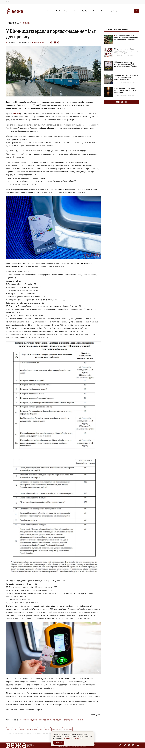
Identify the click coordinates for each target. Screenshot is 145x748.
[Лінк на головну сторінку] (15, 11)
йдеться (16, 113)
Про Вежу (85, 11)
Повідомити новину (11, 2)
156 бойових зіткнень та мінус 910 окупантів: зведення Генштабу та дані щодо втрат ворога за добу (126, 38)
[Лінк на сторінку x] (133, 745)
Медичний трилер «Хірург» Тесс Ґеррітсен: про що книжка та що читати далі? (126, 51)
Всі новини (121, 102)
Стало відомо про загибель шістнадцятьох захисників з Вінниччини (125, 90)
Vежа (16, 729)
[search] (136, 11)
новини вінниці (56, 729)
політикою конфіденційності (73, 738)
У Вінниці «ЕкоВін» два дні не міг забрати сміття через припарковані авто (126, 77)
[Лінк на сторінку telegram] (129, 745)
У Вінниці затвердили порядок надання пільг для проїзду (51, 33)
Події (58, 11)
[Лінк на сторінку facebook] (120, 745)
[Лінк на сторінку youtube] (138, 745)
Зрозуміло (58, 743)
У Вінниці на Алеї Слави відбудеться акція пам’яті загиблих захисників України (125, 64)
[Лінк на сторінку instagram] (125, 745)
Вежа (41, 729)
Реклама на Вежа (98, 11)
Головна (14, 23)
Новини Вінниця (67, 729)
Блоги (76, 11)
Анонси (66, 11)
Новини (49, 11)
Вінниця (22, 729)
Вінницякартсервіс (32, 729)
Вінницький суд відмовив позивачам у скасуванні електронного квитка (51, 720)
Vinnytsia (9, 729)
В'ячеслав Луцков (38, 42)
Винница (47, 729)
